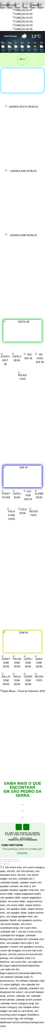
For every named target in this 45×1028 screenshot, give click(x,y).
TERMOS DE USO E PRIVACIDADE (22, 840)
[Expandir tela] (7, 860)
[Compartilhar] (12, 860)
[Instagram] (26, 827)
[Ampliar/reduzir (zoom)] (2, 860)
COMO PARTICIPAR (12, 845)
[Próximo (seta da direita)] (7, 864)
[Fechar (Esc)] (17, 860)
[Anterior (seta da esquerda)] (2, 864)
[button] (23, 59)
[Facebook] (19, 827)
